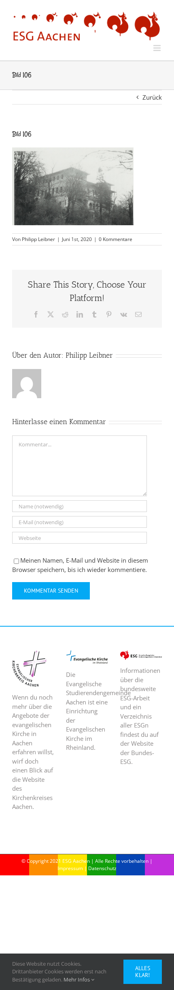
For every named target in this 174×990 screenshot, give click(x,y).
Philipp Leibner (38, 239)
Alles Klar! (142, 971)
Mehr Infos (77, 979)
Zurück (152, 97)
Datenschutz (102, 868)
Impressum (70, 868)
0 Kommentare (115, 239)
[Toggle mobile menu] (157, 48)
